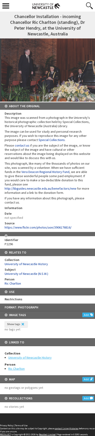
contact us (22, 145)
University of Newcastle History (30, 357)
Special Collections (52, 140)
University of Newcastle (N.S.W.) (26, 274)
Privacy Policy (6, 425)
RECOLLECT (5, 434)
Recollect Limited (47, 434)
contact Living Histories (66, 428)
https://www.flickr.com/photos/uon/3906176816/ (38, 227)
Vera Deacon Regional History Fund (45, 172)
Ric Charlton (16, 369)
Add (86, 315)
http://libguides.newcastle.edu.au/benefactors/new (40, 188)
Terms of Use (21, 425)
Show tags (13, 324)
